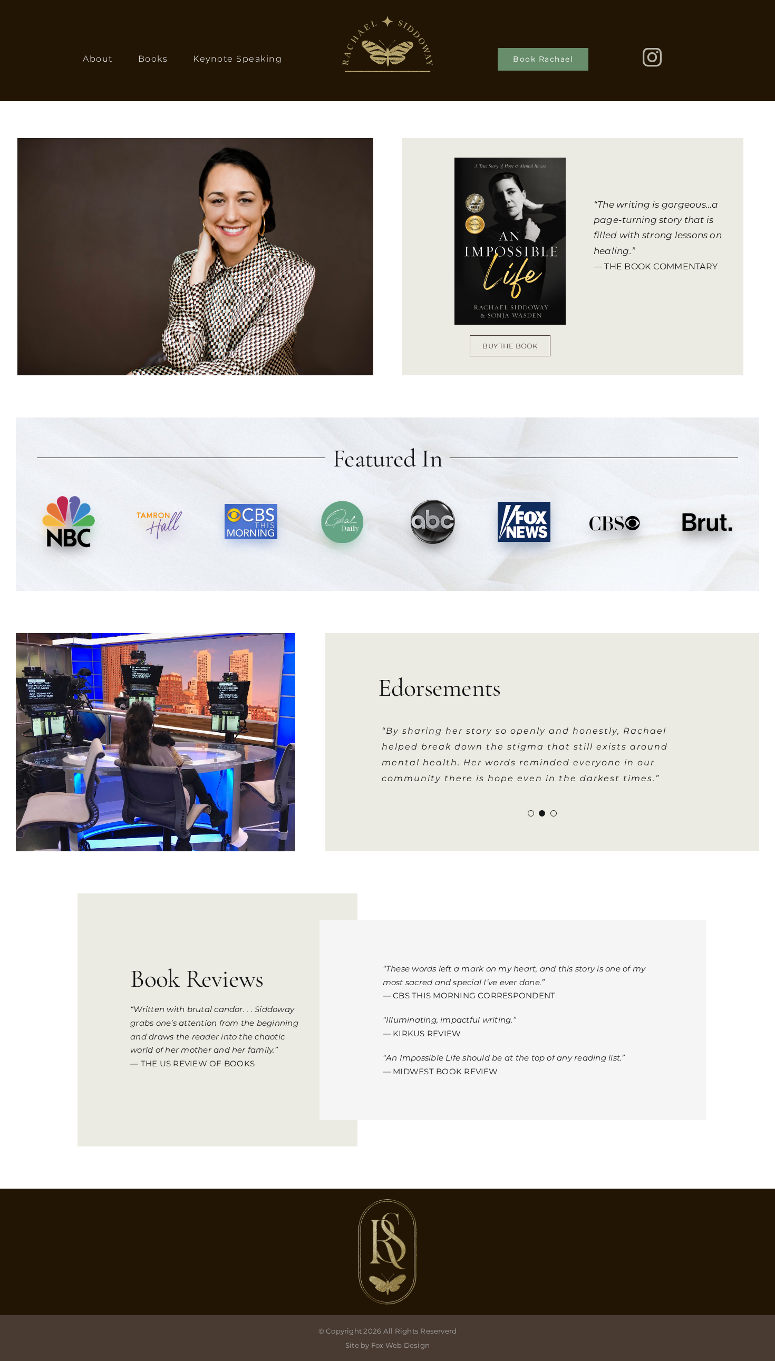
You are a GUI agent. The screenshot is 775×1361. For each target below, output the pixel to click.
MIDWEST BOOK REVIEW (445, 1071)
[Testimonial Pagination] (531, 813)
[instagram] (652, 57)
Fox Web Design (400, 1345)
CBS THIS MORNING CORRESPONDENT (474, 995)
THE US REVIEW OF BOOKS (198, 1063)
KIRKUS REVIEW (427, 1033)
